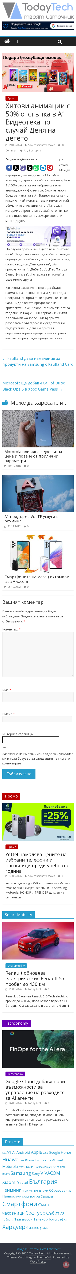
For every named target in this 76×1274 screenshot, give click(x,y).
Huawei (11, 1159)
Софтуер (35, 1212)
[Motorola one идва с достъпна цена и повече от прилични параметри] (38, 412)
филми (44, 1228)
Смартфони (19, 1204)
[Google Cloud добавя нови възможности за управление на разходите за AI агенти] (38, 1032)
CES (45, 1153)
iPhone (29, 1160)
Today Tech (35, 989)
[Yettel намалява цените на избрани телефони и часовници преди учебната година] (38, 805)
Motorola (10, 1166)
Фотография (58, 1219)
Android (23, 1152)
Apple (36, 1152)
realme (61, 1167)
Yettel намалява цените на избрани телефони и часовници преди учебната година (36, 862)
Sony (36, 1173)
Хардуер (14, 1227)
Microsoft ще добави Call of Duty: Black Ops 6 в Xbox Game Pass (33, 386)
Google (54, 1152)
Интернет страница (17, 734)
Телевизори (23, 1219)
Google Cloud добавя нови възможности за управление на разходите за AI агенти (35, 1089)
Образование (60, 1190)
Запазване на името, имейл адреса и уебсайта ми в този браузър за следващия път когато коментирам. (37, 758)
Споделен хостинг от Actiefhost (38, 1249)
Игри (25, 1190)
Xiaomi (9, 1182)
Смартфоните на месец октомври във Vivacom (36, 579)
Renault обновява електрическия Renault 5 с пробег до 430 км (35, 978)
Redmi (6, 1173)
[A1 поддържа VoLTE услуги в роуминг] (38, 477)
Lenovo (40, 1160)
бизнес (32, 1227)
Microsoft (58, 1160)
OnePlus (38, 1167)
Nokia (30, 1167)
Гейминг (11, 1190)
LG (49, 1160)
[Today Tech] (38, 4)
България (35, 150)
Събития (55, 1213)
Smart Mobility (16, 966)
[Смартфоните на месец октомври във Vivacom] (38, 537)
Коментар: (11, 629)
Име (6, 690)
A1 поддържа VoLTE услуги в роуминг (31, 519)
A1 (25, 150)
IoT (22, 1160)
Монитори (35, 1190)
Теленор (40, 1219)
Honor (66, 1152)
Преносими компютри (21, 1196)
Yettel (22, 1182)
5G (4, 1152)
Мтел (45, 1190)
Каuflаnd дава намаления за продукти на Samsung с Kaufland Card (37, 361)
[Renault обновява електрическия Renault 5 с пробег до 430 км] (38, 924)
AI (14, 1152)
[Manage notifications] (66, 1264)
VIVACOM (50, 1173)
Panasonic (50, 1166)
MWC (22, 1167)
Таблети (8, 1219)
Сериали (47, 1196)
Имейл (8, 714)
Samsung (21, 1173)
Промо (12, 98)
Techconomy (15, 1074)
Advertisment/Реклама (41, 145)
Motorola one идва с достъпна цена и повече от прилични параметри (33, 456)
